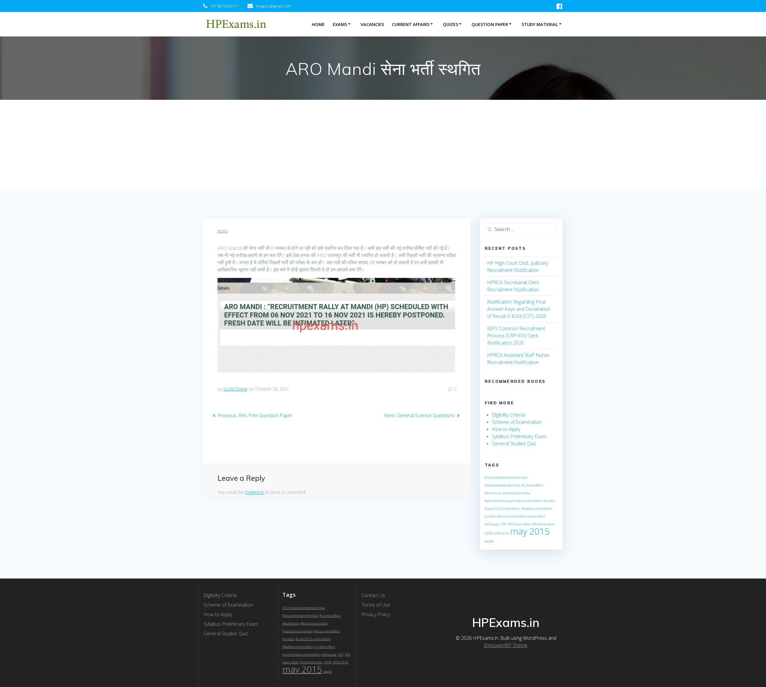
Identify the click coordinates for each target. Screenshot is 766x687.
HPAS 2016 (501, 533)
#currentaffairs (532, 485)
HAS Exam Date (518, 524)
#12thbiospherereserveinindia (506, 477)
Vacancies (372, 24)
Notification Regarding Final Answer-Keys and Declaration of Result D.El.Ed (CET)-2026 (518, 309)
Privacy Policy (375, 614)
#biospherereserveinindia (502, 485)
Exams (340, 24)
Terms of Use (375, 605)
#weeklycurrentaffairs (536, 509)
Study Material (540, 24)
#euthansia (493, 493)
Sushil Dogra (235, 389)
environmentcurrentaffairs (526, 516)
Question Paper (490, 24)
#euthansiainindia (516, 493)
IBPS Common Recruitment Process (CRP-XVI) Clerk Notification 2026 (516, 335)
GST (503, 524)
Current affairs (495, 516)
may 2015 (530, 531)
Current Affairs (410, 24)
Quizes (450, 24)
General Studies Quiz (514, 443)
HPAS (488, 533)
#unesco (549, 501)
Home (318, 24)
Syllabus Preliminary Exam (519, 436)
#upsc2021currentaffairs (502, 509)
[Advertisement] (383, 144)
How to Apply (506, 429)
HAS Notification (542, 524)
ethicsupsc (492, 524)
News (223, 231)
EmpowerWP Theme (505, 645)
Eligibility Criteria (508, 414)
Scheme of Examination (517, 422)
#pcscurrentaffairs (529, 501)
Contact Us (373, 595)
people (489, 541)
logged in (254, 492)
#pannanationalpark (500, 501)
